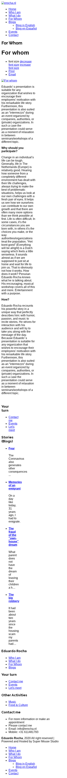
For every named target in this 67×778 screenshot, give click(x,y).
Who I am (15, 12)
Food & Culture (18, 705)
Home (12, 9)
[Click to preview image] (9, 80)
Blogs (12, 22)
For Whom (15, 18)
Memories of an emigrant (15, 485)
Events (13, 31)
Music (12, 701)
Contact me (16, 681)
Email (12, 74)
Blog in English (25, 25)
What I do (15, 15)
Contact (13, 35)
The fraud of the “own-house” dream (14, 536)
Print (11, 71)
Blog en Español (26, 28)
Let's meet (12, 428)
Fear (12, 448)
